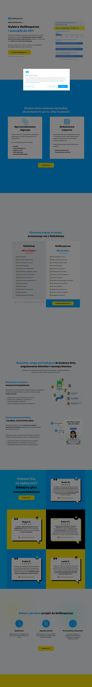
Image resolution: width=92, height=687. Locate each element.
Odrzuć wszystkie (52, 86)
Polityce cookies (55, 81)
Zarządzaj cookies (30, 86)
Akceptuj (63, 86)
